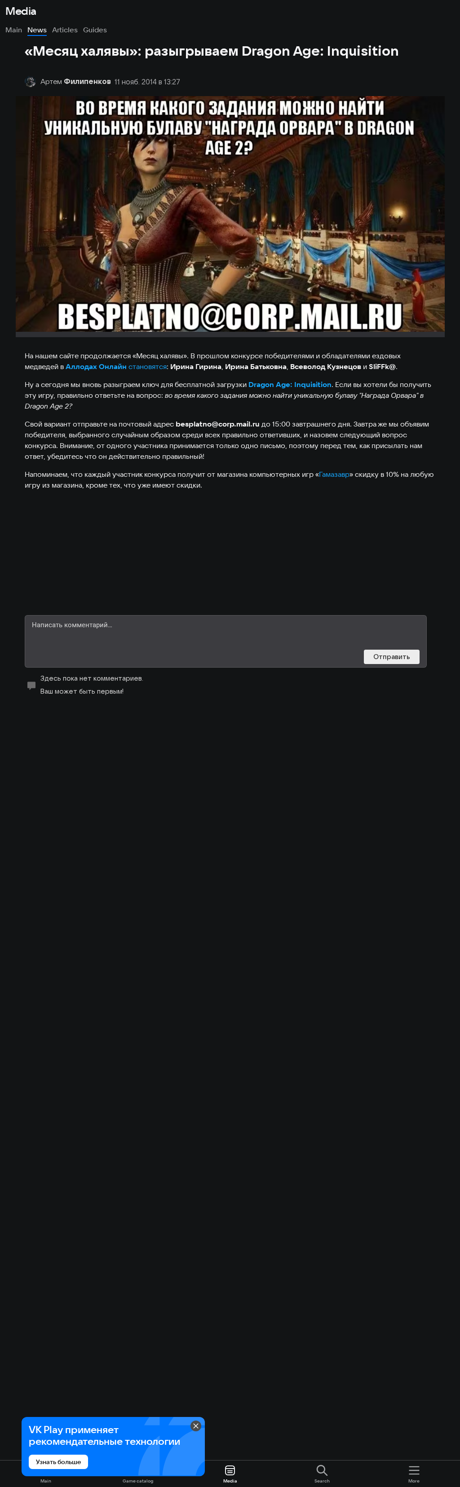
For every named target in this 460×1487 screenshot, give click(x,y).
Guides (95, 29)
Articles (65, 29)
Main (13, 29)
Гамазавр (334, 474)
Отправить (391, 656)
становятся (147, 366)
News (37, 29)
